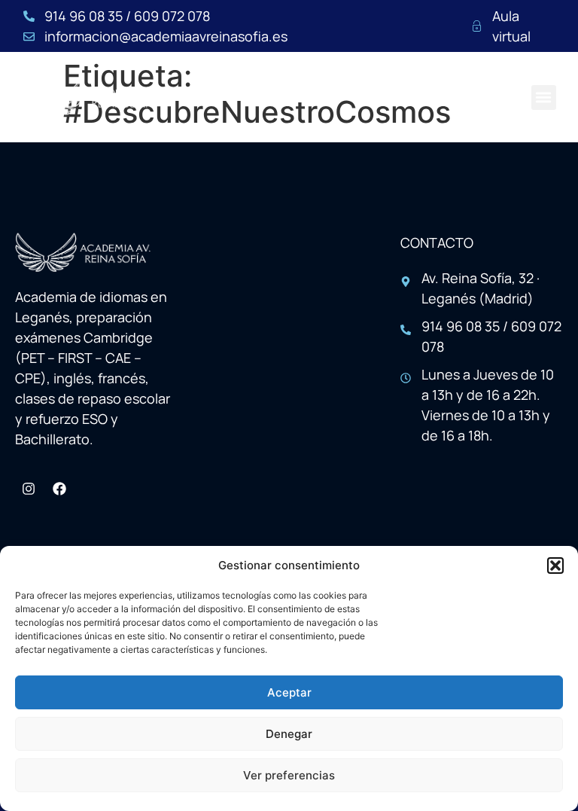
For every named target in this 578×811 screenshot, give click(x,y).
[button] (555, 565)
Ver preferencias (289, 775)
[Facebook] (59, 488)
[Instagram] (28, 488)
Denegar (289, 734)
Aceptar (289, 692)
